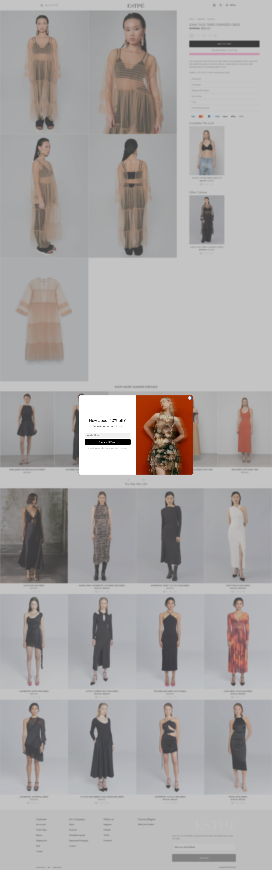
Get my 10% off (107, 442)
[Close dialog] (190, 398)
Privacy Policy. (123, 448)
